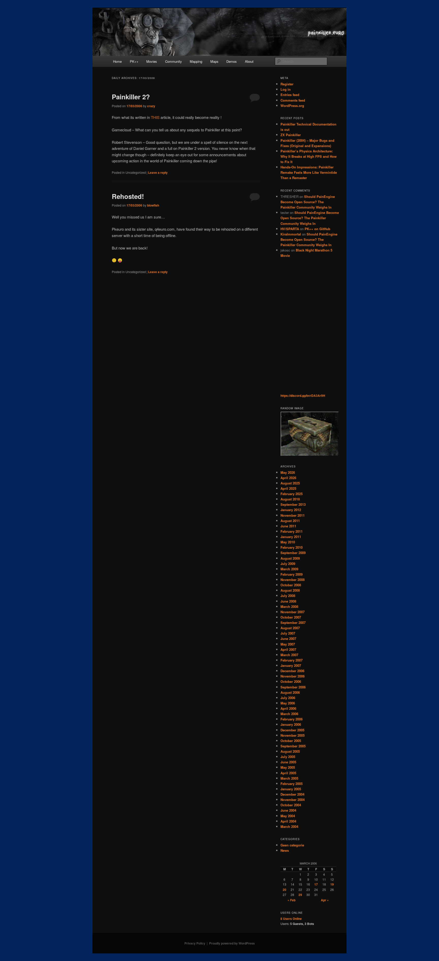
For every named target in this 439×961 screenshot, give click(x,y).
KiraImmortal (290, 234)
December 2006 (292, 670)
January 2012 (290, 509)
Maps (214, 61)
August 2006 (290, 692)
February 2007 (291, 660)
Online (291, 918)
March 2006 (289, 713)
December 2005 (292, 730)
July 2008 (287, 595)
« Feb (291, 900)
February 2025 (291, 493)
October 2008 (290, 584)
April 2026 (288, 477)
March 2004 (289, 826)
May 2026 (287, 472)
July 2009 (287, 563)
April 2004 (288, 821)
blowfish (153, 205)
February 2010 (291, 547)
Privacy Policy (194, 943)
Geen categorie (292, 845)
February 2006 (291, 719)
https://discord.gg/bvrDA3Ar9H (302, 395)
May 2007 (287, 644)
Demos (231, 61)
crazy (151, 106)
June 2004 (288, 810)
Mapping (196, 61)
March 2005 (289, 778)
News (284, 850)
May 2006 (287, 703)
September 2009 (293, 552)
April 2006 (288, 708)
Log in (285, 89)
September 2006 (293, 687)
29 (300, 894)
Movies (151, 61)
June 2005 (288, 762)
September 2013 (293, 504)
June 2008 (288, 601)
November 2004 (292, 799)
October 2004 (290, 804)
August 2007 (290, 627)
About (249, 61)
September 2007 (293, 622)
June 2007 (288, 638)
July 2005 (287, 756)
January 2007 (290, 665)
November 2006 (292, 676)
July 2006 (287, 697)
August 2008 (290, 590)
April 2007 (288, 649)
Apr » (325, 900)
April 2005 (288, 772)
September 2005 (293, 746)
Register (286, 84)
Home (117, 61)
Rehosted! (128, 196)
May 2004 (287, 815)
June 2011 (288, 526)
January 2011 (290, 536)
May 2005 (287, 767)
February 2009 (291, 574)
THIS (155, 117)
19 (332, 884)
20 (284, 889)
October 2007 (290, 617)
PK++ (134, 61)
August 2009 (290, 558)
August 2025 (290, 483)
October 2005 (290, 740)
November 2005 (292, 735)
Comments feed (292, 100)
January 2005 (290, 788)
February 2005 (291, 783)
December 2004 (292, 794)
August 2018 (290, 499)
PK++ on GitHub (317, 228)
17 (316, 884)
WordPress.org (292, 105)
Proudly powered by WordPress (232, 943)
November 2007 (292, 611)
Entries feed (289, 94)
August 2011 (290, 520)
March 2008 (289, 606)
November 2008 (292, 579)
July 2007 (287, 633)
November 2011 (292, 515)
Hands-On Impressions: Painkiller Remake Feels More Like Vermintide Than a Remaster (308, 172)
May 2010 (287, 542)
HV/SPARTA (289, 228)
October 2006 (290, 681)
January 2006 (290, 724)
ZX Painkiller (290, 134)
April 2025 (288, 488)
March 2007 (289, 654)
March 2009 (289, 568)
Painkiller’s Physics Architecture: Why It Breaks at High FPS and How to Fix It (308, 156)
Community (173, 61)
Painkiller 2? (131, 96)
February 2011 (291, 531)
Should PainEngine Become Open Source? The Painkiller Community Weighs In (307, 202)
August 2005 (290, 751)
